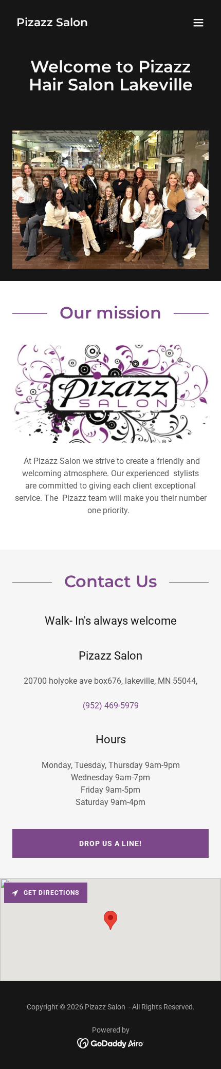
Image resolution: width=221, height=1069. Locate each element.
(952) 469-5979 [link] (111, 705)
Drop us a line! (110, 843)
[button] (198, 22)
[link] (52, 23)
